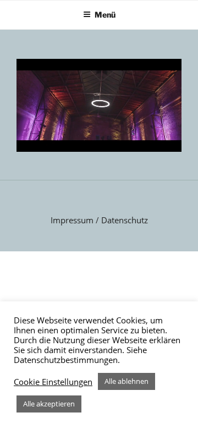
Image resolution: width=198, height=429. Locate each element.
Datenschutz (124, 220)
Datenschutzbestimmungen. (67, 359)
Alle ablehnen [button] (126, 381)
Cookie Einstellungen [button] (53, 382)
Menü (105, 14)
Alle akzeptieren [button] (49, 404)
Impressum (72, 220)
